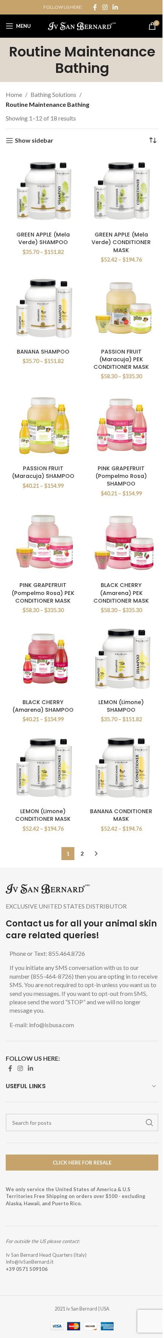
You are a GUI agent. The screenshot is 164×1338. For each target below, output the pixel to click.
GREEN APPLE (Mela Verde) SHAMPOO (43, 238)
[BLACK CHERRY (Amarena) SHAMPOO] (43, 658)
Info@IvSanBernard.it (29, 1262)
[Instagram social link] (105, 7)
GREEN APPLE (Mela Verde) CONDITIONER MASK (121, 242)
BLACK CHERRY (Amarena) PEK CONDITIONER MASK (121, 592)
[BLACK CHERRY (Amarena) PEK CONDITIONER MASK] (121, 541)
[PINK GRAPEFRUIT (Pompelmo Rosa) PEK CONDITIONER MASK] (43, 541)
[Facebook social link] (95, 7)
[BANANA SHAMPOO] (43, 308)
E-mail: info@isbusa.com (42, 1024)
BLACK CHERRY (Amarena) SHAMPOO (43, 706)
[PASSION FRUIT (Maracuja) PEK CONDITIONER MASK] (121, 308)
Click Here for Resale (82, 1162)
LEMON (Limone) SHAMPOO (121, 706)
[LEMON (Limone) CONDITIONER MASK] (43, 767)
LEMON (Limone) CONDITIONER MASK (43, 815)
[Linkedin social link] (115, 7)
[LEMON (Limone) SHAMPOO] (121, 658)
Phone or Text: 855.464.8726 (47, 953)
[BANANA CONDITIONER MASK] (121, 767)
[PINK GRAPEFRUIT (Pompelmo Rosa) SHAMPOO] (121, 425)
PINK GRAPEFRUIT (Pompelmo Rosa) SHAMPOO (121, 476)
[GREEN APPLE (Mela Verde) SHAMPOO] (43, 191)
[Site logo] (82, 25)
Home (14, 94)
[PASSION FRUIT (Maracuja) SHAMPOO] (43, 425)
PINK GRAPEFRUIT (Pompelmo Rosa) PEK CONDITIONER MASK (42, 592)
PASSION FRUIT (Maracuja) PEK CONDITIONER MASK (121, 359)
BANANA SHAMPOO (43, 351)
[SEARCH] (149, 1122)
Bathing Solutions (53, 94)
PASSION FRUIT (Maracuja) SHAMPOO (43, 472)
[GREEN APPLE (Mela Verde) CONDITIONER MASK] (121, 191)
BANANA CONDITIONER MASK (121, 815)
